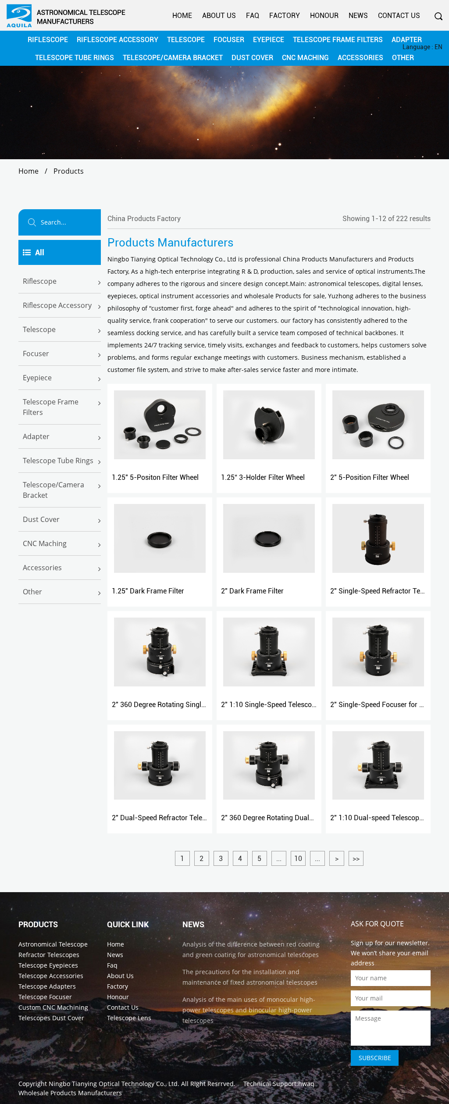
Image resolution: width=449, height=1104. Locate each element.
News (358, 15)
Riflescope (40, 281)
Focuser (36, 353)
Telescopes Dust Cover (51, 1018)
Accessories (42, 567)
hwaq (306, 1083)
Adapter (36, 436)
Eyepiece (37, 377)
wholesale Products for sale (284, 296)
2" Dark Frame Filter (252, 591)
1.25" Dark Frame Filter (148, 591)
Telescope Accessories (50, 976)
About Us (219, 15)
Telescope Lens (129, 1018)
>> (356, 858)
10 (298, 858)
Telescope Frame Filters (50, 407)
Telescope (39, 329)
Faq (252, 15)
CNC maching (45, 543)
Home (182, 15)
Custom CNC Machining (53, 1007)
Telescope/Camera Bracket (53, 490)
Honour (324, 15)
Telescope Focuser (45, 997)
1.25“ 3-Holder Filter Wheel (263, 477)
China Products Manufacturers (328, 259)
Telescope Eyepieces (48, 965)
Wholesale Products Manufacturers (70, 1093)
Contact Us (399, 15)
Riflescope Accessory (57, 305)
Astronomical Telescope (53, 944)
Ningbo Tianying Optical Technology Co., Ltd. (114, 1083)
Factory (284, 15)
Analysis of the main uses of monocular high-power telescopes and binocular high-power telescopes (248, 1010)
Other (32, 592)
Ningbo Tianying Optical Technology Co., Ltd (171, 259)
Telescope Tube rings (58, 460)
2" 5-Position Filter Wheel (369, 477)
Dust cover (41, 519)
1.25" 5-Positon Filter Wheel (155, 477)
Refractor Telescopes (48, 954)
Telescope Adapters (47, 986)
